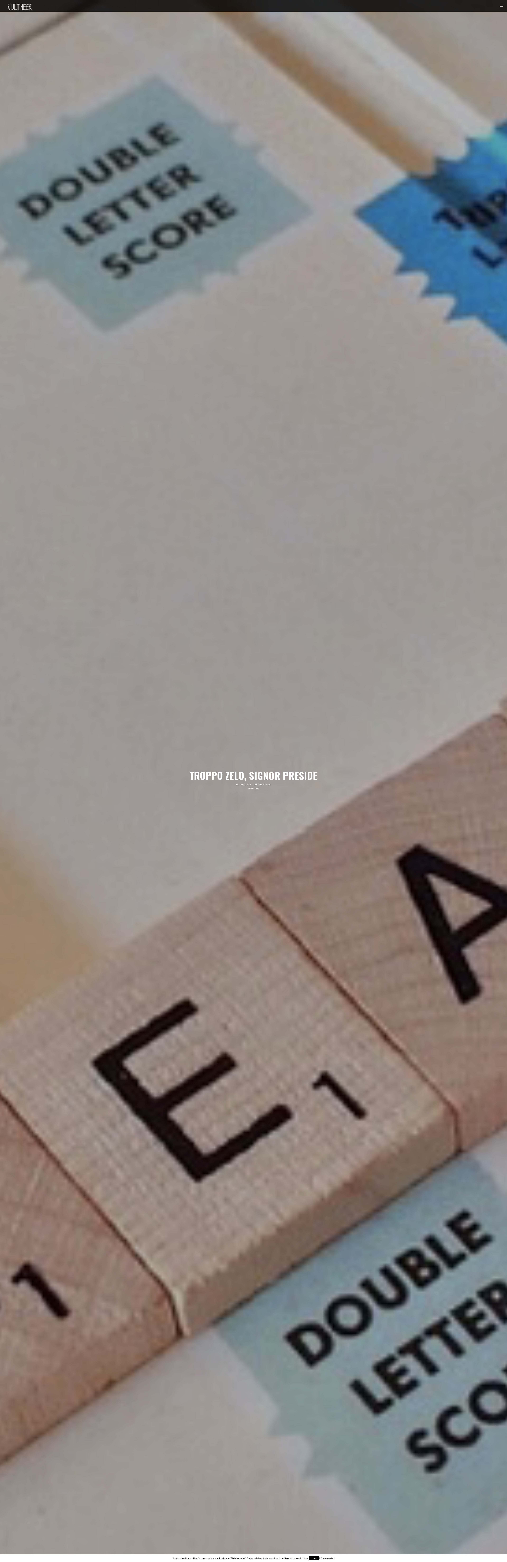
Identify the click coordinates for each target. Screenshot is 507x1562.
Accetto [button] (314, 1558)
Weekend (254, 788)
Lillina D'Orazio (263, 784)
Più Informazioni (327, 1558)
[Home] (20, 6)
